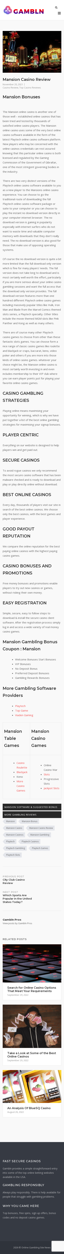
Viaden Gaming (24, 715)
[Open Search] (56, 7)
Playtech (20, 706)
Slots (47, 774)
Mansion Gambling (39, 834)
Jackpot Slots (51, 788)
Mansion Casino (14, 828)
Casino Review (10, 87)
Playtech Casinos (30, 841)
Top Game (21, 710)
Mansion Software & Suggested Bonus (30, 807)
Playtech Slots (13, 854)
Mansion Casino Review (41, 828)
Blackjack (22, 772)
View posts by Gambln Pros (17, 923)
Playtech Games (40, 848)
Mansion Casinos (14, 834)
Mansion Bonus (29, 821)
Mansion (10, 821)
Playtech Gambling (15, 848)
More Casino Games (21, 785)
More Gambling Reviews (20, 814)
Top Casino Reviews (30, 87)
